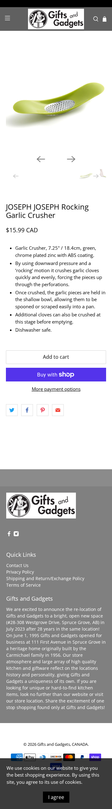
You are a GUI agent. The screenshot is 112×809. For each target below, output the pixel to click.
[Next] (71, 159)
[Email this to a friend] (58, 410)
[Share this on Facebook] (27, 410)
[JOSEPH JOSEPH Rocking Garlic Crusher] (56, 100)
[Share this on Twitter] (12, 410)
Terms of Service (23, 585)
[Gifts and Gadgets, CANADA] (56, 19)
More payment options (56, 389)
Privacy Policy (20, 572)
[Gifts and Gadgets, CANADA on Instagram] (16, 535)
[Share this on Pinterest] (43, 410)
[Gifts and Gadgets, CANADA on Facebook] (9, 535)
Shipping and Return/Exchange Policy (45, 578)
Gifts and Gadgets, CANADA (62, 744)
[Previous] (40, 159)
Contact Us (17, 565)
